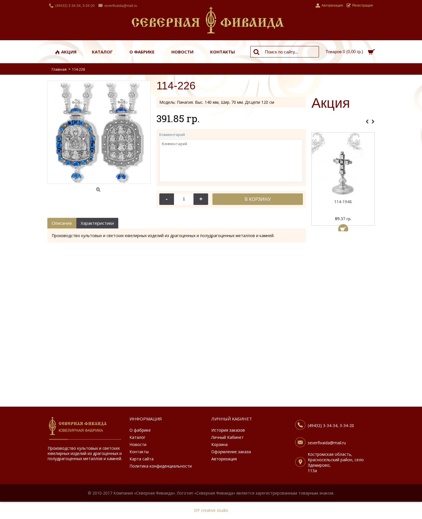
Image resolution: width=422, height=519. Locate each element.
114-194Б (343, 201)
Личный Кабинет (227, 437)
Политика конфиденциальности (160, 466)
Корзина (219, 444)
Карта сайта (141, 459)
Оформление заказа (231, 451)
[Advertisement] (343, 320)
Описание (62, 223)
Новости (137, 444)
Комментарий (172, 134)
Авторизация (224, 459)
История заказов (228, 430)
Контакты (139, 451)
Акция (330, 103)
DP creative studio (211, 510)
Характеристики (97, 223)
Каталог (137, 437)
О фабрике (140, 430)
